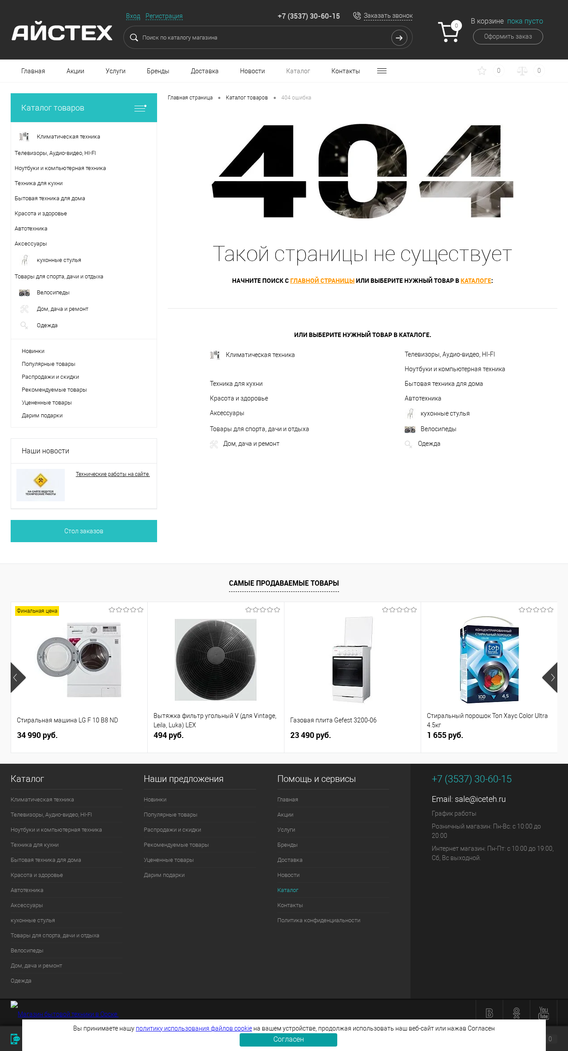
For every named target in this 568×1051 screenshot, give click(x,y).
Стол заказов (83, 531)
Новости (252, 71)
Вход (133, 16)
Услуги (116, 71)
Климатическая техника (260, 354)
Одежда (429, 443)
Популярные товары (48, 364)
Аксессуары (227, 412)
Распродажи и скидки (50, 376)
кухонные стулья (445, 413)
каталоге (476, 280)
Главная (33, 71)
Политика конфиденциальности (318, 920)
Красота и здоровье (239, 398)
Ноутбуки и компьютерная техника (455, 369)
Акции (75, 71)
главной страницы (322, 280)
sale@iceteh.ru (480, 799)
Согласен (288, 1039)
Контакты (345, 71)
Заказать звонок (388, 15)
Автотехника (423, 398)
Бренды (158, 71)
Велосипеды (439, 428)
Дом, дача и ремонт (251, 443)
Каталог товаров (52, 107)
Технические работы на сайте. (113, 474)
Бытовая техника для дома (444, 383)
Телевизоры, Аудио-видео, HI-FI (450, 354)
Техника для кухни (236, 383)
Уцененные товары (47, 402)
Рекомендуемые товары (54, 389)
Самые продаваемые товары (284, 583)
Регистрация (164, 16)
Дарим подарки (42, 415)
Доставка (205, 71)
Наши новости (45, 451)
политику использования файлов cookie (194, 1028)
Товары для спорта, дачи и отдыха (259, 428)
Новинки (33, 351)
